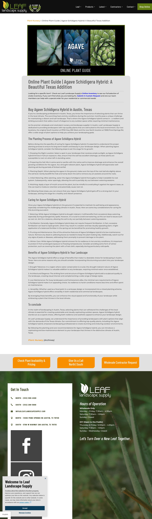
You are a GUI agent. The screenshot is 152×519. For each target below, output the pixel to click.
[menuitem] (78, 6)
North (72, 364)
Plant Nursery (33, 21)
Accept (24, 508)
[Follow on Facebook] (26, 445)
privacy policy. (24, 502)
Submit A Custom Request (88, 96)
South (80, 364)
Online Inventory (89, 93)
